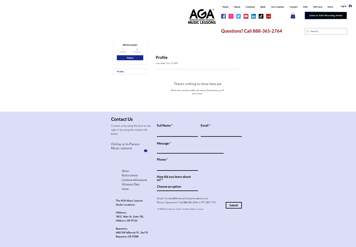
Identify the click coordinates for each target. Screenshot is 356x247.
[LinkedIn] (253, 16)
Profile (120, 71)
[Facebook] (223, 16)
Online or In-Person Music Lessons (125, 146)
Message (163, 143)
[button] (293, 15)
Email (204, 125)
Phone (161, 159)
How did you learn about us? (174, 178)
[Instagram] (231, 16)
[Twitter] (238, 16)
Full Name (164, 125)
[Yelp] (268, 16)
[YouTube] (246, 16)
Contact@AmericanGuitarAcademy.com (186, 198)
